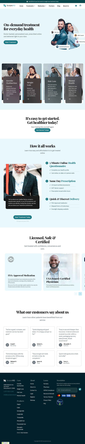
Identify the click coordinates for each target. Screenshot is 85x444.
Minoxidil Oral (20, 421)
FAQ (44, 403)
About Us (66, 6)
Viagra (19, 404)
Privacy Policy (47, 400)
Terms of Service (48, 397)
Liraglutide (20, 414)
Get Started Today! (42, 130)
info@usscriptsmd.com (10, 395)
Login (31, 393)
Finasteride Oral (21, 424)
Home (21, 6)
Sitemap (32, 400)
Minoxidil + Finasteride (20, 428)
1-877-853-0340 (9, 391)
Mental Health (21, 395)
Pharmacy (46, 387)
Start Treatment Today (22, 217)
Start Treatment (10, 42)
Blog (58, 6)
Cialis (18, 407)
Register (32, 397)
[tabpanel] (23, 182)
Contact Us (33, 390)
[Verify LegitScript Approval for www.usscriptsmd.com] (60, 402)
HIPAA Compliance (48, 390)
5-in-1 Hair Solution (22, 433)
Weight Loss (20, 389)
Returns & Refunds (48, 393)
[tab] (62, 167)
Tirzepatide (20, 417)
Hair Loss (19, 392)
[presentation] (76, 294)
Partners (51, 6)
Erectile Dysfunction (20, 385)
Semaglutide (20, 411)
